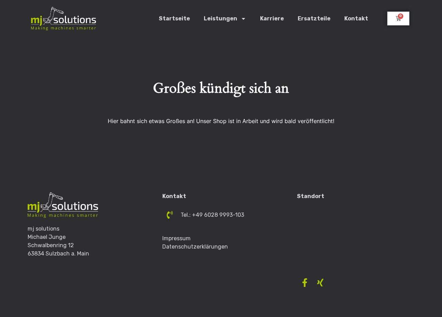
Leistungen (220, 18)
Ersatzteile (314, 18)
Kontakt (356, 18)
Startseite (174, 18)
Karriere (272, 18)
